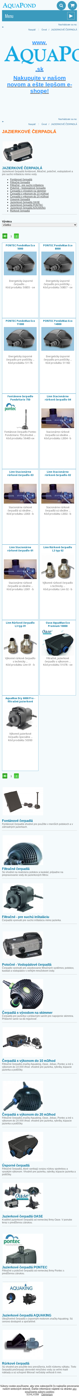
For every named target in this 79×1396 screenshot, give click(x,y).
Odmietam (47, 1394)
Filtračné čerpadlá (20, 182)
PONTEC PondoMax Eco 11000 (20, 322)
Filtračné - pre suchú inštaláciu (27, 185)
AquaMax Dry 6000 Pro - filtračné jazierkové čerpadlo (20, 701)
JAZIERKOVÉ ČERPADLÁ (64, 29)
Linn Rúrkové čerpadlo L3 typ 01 (20, 624)
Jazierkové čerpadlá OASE (25, 202)
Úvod (44, 29)
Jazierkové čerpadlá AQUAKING (28, 208)
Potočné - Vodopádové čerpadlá (28, 188)
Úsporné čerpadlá (20, 199)
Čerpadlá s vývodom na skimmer (28, 190)
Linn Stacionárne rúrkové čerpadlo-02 (58, 473)
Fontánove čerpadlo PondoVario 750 (20, 398)
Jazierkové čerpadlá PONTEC (26, 205)
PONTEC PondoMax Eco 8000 (58, 247)
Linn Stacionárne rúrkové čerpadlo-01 (20, 549)
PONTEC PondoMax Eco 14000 (58, 322)
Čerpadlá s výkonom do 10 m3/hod (29, 193)
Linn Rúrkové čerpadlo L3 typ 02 (57, 549)
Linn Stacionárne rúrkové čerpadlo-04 (58, 398)
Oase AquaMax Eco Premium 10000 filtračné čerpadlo (58, 626)
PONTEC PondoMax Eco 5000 (20, 247)
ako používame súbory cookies (51, 1390)
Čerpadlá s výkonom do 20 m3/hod (29, 196)
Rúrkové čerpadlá (20, 210)
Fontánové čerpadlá (21, 179)
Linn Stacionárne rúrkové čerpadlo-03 (20, 473)
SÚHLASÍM (32, 1394)
